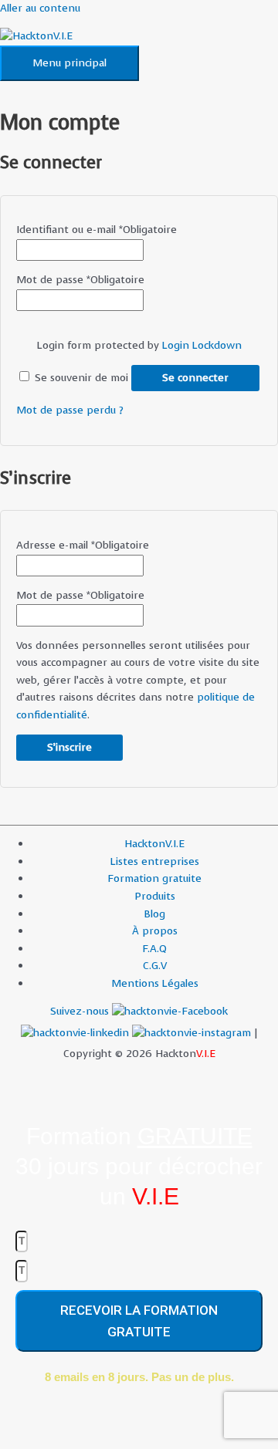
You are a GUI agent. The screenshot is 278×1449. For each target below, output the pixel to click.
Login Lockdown (202, 345)
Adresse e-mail (82, 545)
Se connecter (195, 377)
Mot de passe (80, 279)
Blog (154, 914)
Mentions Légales (154, 983)
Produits (154, 896)
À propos (155, 931)
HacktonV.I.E (154, 843)
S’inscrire (69, 747)
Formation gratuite (154, 878)
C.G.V (155, 965)
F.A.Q (154, 948)
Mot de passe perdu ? (70, 410)
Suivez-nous (81, 1011)
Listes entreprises (154, 861)
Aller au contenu (40, 8)
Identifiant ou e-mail (96, 229)
